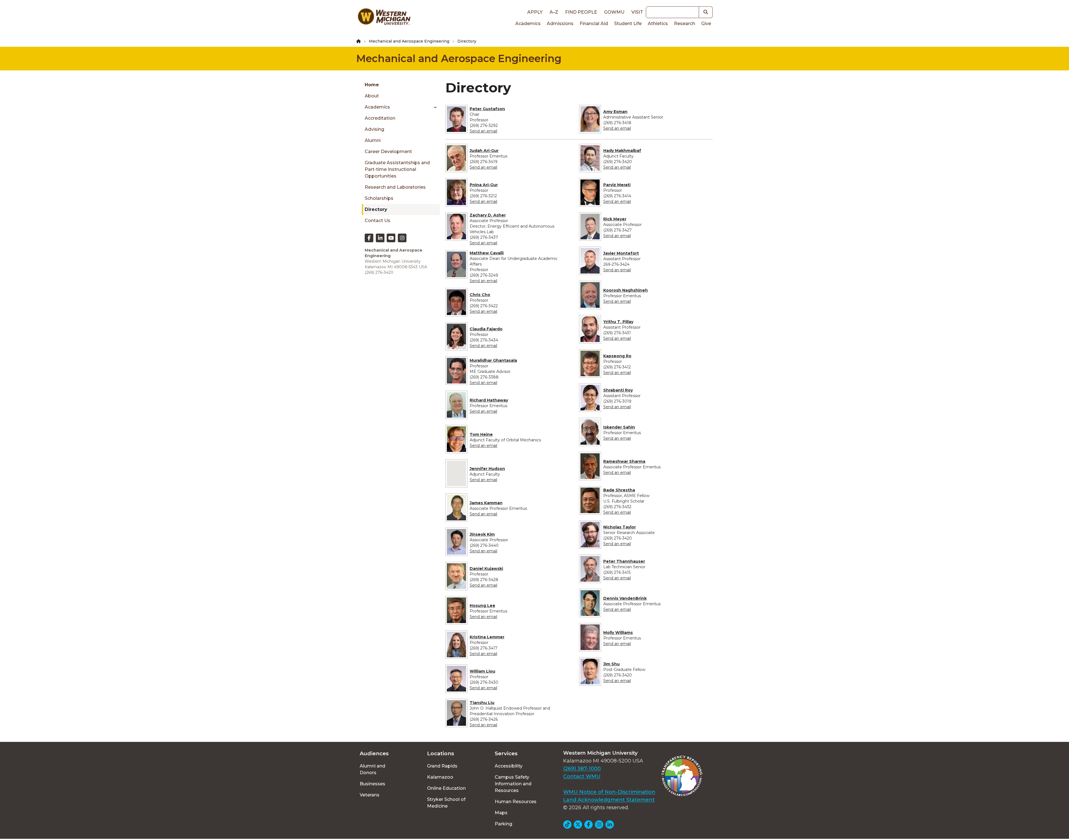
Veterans (369, 795)
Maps (501, 812)
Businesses (372, 783)
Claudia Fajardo (486, 328)
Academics (528, 23)
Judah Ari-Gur (484, 150)
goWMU (614, 12)
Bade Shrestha (619, 490)
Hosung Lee (482, 605)
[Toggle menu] (433, 107)
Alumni (373, 140)
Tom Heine (481, 434)
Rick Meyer (614, 219)
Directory (376, 209)
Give (706, 23)
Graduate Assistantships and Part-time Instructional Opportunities (397, 169)
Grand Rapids (442, 766)
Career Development (388, 151)
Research (684, 23)
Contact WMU (581, 776)
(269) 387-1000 (582, 769)
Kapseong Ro (617, 355)
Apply (535, 12)
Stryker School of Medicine (446, 803)
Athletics (658, 23)
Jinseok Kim (482, 534)
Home (372, 84)
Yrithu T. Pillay (618, 321)
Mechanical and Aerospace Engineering (409, 41)
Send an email (483, 131)
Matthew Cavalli (487, 252)
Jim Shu (611, 663)
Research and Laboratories (395, 187)
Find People (581, 12)
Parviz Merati (617, 184)
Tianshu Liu (482, 702)
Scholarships (379, 198)
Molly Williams (618, 632)
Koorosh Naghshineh (625, 290)
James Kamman (486, 502)
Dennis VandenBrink (625, 598)
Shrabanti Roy (618, 390)
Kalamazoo (440, 777)
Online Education (446, 788)
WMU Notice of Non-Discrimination (609, 792)
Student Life (628, 23)
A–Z (554, 12)
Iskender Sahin (619, 427)
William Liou (482, 671)
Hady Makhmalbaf (622, 150)
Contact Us (377, 220)
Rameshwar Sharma (624, 461)
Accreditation (380, 118)
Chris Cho (480, 294)
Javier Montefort (621, 253)
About (372, 96)
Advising (374, 129)
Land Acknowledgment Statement (609, 800)
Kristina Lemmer (487, 636)
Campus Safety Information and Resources (513, 783)
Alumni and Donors (372, 769)
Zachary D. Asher (488, 215)
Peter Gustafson (487, 108)
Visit (637, 12)
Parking (503, 823)
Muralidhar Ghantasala (493, 360)
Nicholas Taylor (619, 527)
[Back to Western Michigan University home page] (383, 18)
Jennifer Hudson (487, 468)
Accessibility (509, 766)
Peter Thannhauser (624, 561)
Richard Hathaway (489, 400)
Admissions (560, 23)
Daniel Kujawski (486, 568)
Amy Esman (615, 111)
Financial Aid (594, 23)
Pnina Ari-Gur (484, 184)
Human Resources (515, 801)
